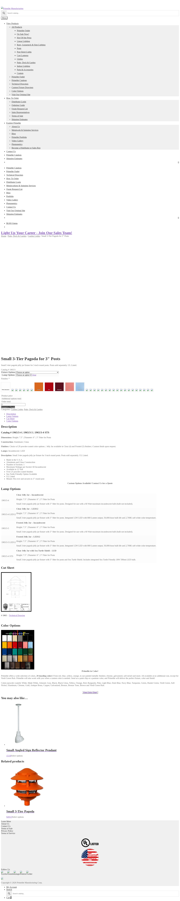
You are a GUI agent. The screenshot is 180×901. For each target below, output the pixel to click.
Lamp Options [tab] (12, 416)
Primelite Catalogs (19, 80)
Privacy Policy (7, 831)
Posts (19, 48)
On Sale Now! (23, 34)
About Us (16, 126)
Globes (20, 59)
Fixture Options (8, 372)
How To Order (12, 98)
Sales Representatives (21, 112)
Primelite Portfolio (19, 137)
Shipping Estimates (20, 119)
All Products (17, 27)
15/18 (31, 752)
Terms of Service (8, 833)
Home (3, 236)
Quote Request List (20, 109)
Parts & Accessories (25, 70)
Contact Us (11, 151)
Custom (20, 73)
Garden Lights (34, 236)
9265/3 (20, 814)
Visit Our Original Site (21, 94)
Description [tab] (11, 414)
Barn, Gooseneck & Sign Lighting (31, 45)
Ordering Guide (18, 105)
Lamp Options (8, 375)
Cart (8, 898)
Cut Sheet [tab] (10, 419)
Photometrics (17, 144)
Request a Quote (8, 407)
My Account (11, 887)
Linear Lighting (23, 41)
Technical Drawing (17, 615)
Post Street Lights (24, 52)
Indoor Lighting (23, 66)
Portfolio (10, 196)
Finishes (5, 379)
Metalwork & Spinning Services (25, 130)
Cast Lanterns (22, 55)
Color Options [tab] (12, 421)
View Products (12, 23)
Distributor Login (19, 102)
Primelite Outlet (23, 30)
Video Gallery (17, 141)
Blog (14, 134)
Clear (34, 375)
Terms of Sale (17, 116)
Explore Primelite (13, 123)
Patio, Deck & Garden (26, 62)
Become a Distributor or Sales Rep (26, 148)
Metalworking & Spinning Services (21, 186)
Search (9, 889)
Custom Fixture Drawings (22, 87)
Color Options (17, 91)
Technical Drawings (20, 84)
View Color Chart (90, 692)
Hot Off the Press (24, 38)
